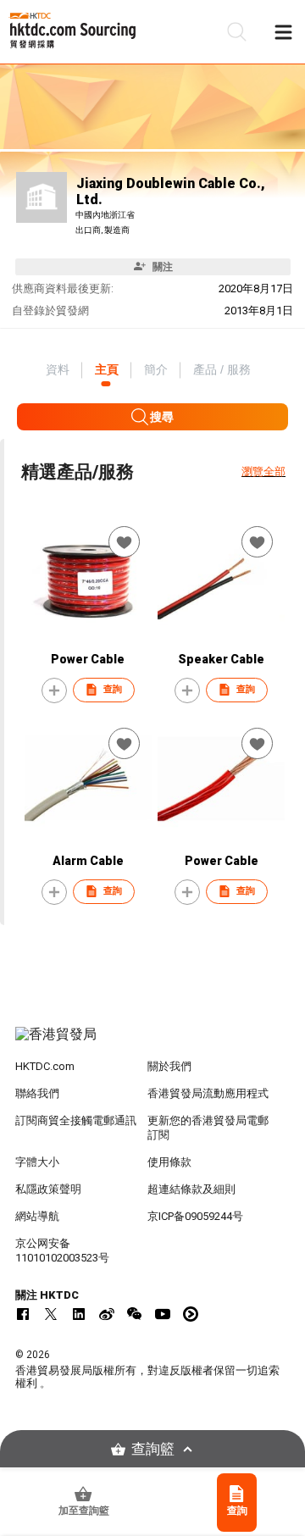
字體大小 (37, 1162)
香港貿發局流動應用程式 (208, 1093)
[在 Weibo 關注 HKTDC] (106, 1314)
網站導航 (37, 1216)
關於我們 (169, 1066)
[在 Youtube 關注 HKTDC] (162, 1314)
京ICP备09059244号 (195, 1216)
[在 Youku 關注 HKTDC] (190, 1314)
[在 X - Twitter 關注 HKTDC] (50, 1314)
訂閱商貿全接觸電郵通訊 (75, 1120)
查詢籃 (153, 1449)
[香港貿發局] (152, 1043)
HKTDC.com (45, 1066)
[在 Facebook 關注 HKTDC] (22, 1314)
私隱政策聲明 (48, 1189)
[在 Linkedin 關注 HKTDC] (78, 1314)
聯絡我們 (37, 1093)
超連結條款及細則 (191, 1189)
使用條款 (169, 1162)
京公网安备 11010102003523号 (62, 1250)
